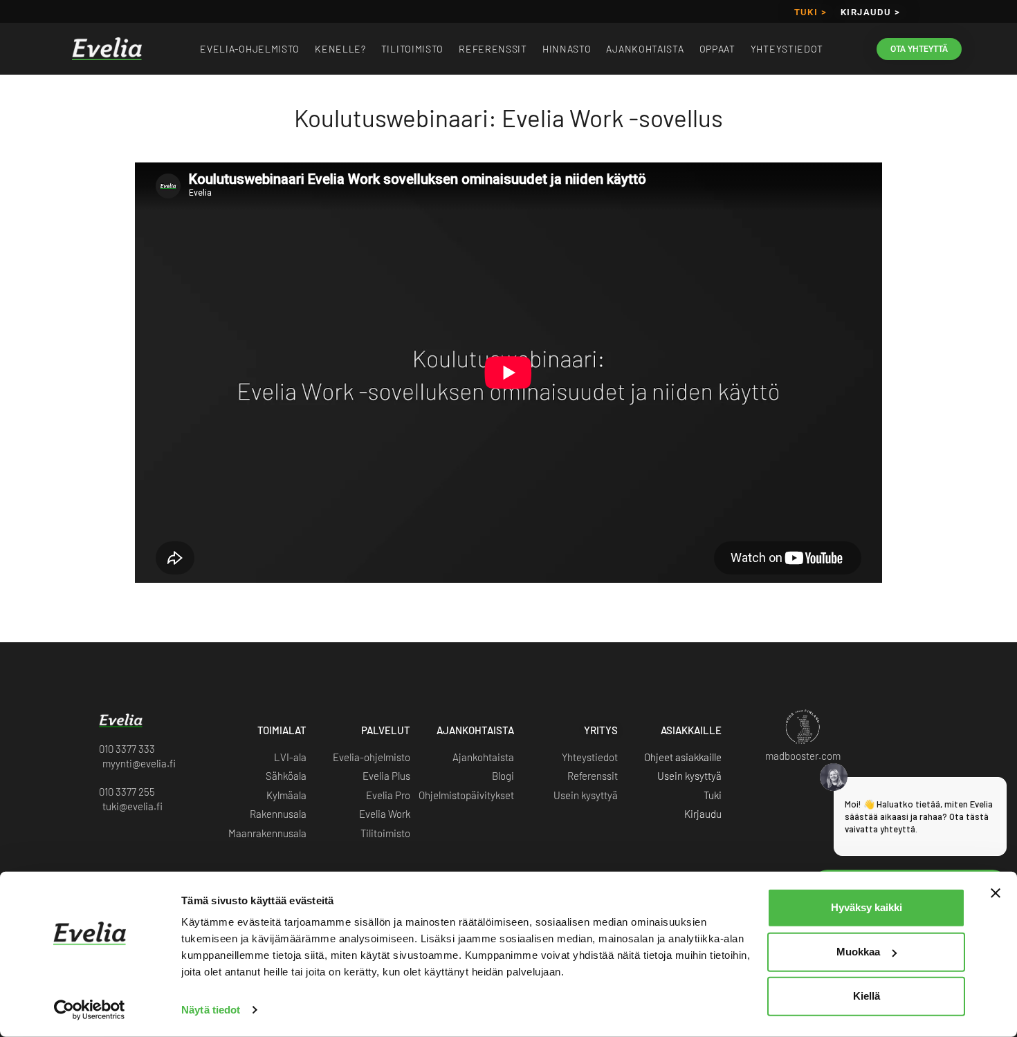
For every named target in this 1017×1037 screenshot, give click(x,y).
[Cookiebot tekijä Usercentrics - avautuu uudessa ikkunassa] (89, 1010)
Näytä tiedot (210, 1010)
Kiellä (866, 996)
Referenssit (493, 49)
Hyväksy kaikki (866, 907)
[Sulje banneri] (995, 893)
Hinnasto (567, 49)
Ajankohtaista (645, 49)
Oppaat (717, 49)
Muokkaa (858, 951)
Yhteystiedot (787, 49)
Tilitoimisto (412, 49)
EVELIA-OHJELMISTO (250, 49)
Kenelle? (340, 49)
